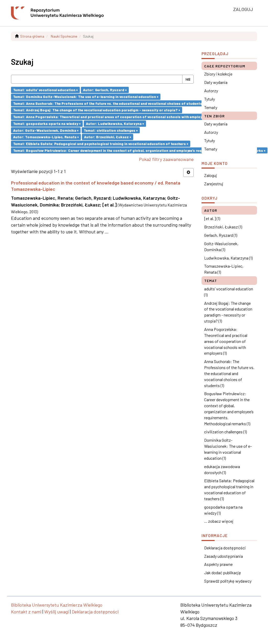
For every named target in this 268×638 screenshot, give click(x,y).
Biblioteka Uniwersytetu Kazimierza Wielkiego (56, 605)
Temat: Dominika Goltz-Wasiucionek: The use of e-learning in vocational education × (85, 96)
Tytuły (209, 98)
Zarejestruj (213, 183)
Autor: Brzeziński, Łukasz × (107, 137)
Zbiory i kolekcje (218, 73)
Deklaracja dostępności (225, 547)
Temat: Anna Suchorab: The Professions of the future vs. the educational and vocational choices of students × (108, 103)
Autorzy (211, 90)
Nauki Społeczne (64, 36)
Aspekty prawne (218, 564)
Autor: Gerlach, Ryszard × (105, 90)
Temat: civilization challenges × (111, 130)
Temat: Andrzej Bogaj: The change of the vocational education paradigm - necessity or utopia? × (96, 110)
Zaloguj (210, 175)
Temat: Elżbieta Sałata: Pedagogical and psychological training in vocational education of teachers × (100, 143)
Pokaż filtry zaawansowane (166, 159)
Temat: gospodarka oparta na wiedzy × (47, 123)
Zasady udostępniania (223, 556)
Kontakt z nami (26, 611)
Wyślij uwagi (56, 611)
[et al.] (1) (212, 218)
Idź (188, 79)
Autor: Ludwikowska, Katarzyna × (115, 123)
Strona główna (32, 36)
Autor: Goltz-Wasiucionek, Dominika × (46, 130)
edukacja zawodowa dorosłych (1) (222, 469)
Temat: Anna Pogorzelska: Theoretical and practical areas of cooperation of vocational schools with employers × (111, 116)
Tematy (210, 107)
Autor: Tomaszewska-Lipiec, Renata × (46, 137)
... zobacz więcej (218, 521)
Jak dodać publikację (222, 572)
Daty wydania (215, 82)
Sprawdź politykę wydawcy (228, 580)
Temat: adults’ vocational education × (45, 90)
